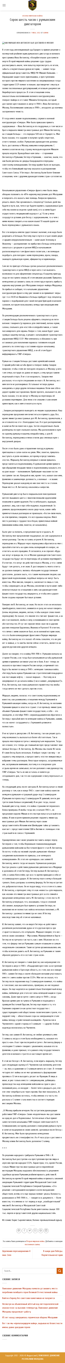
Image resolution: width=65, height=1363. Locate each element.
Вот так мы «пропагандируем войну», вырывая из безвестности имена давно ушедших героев (32, 1325)
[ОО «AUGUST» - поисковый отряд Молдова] (32, 5)
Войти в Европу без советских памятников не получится (28, 1298)
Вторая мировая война (32, 16)
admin (45, 33)
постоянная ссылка (32, 1244)
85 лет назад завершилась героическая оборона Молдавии (29, 1317)
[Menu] (4, 5)
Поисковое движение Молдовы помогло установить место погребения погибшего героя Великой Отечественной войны (30, 1290)
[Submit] (60, 1271)
